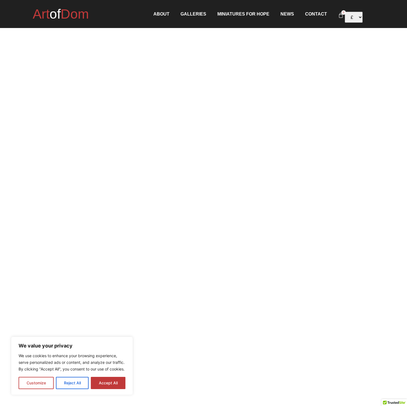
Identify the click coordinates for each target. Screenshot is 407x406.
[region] (72, 366)
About (161, 14)
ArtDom (61, 14)
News (287, 14)
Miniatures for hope (243, 14)
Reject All (72, 382)
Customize (36, 382)
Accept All (108, 382)
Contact (316, 14)
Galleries (193, 14)
